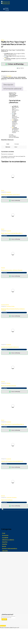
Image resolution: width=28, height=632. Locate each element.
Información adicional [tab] (12, 89)
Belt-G (2, 229)
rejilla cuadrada (10, 78)
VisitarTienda (7, 9)
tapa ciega (24, 78)
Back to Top (3, 626)
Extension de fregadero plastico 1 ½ (10, 347)
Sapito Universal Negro (6, 500)
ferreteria (10, 77)
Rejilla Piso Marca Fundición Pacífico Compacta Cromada (12, 309)
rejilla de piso (18, 78)
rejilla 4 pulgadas (22, 77)
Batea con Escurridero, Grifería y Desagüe (11, 270)
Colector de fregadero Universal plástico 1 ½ (12, 461)
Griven (2, 40)
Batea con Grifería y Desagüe (8, 385)
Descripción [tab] (8, 84)
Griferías (8, 383)
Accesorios (9, 76)
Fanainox (3, 267)
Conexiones (9, 497)
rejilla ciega (4, 78)
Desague (6, 77)
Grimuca (3, 381)
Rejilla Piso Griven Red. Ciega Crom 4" (10, 194)
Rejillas (12, 306)
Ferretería (8, 306)
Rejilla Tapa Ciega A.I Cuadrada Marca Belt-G (12, 424)
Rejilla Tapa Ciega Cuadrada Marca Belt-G (11, 233)
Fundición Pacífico (5, 304)
